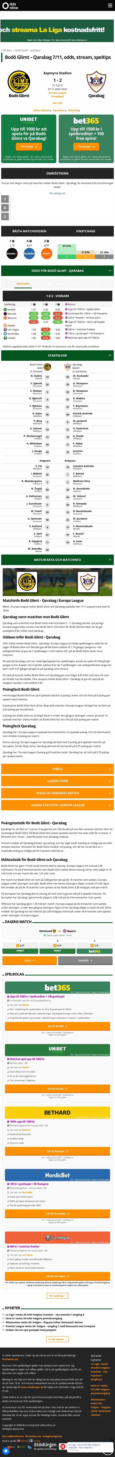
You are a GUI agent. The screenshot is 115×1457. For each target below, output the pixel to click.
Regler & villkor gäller (101, 992)
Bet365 (25, 1004)
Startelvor (59, 110)
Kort (86, 283)
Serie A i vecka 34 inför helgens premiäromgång (34, 1318)
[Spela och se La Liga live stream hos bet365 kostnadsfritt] (57, 31)
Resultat (61, 283)
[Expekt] (46, 253)
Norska (24, 1441)
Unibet (11, 338)
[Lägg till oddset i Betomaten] (17, 945)
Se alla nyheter (56, 1339)
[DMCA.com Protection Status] (11, 1447)
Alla (96, 283)
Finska (36, 1441)
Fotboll (7, 50)
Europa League (57, 94)
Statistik (73, 110)
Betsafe (12, 313)
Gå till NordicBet (56, 1213)
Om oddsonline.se (13, 1436)
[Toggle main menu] (110, 5)
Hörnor (75, 283)
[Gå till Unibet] (57, 1050)
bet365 (11, 309)
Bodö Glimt (19, 95)
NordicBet (13, 333)
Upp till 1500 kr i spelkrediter (84, 309)
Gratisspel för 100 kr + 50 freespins (87, 313)
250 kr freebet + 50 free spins (84, 317)
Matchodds (23, 283)
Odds (28, 960)
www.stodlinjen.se (32, 1387)
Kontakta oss (10, 1359)
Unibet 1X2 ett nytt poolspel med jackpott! (31, 1330)
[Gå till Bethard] (57, 1113)
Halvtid (38, 283)
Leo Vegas (13, 329)
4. (29, 246)
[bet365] (94, 951)
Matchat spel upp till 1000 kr (84, 337)
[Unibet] (20, 951)
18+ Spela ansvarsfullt (80, 992)
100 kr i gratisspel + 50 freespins (86, 333)
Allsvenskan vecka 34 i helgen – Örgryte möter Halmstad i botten (44, 1322)
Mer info (58, 103)
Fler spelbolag (56, 1295)
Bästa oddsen (41, 110)
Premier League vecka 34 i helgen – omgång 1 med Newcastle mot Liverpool (50, 1326)
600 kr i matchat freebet (81, 329)
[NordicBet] (29, 253)
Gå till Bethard (55, 1151)
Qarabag (96, 95)
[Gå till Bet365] (57, 988)
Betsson (12, 318)
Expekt (11, 325)
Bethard (26, 1129)
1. (12, 246)
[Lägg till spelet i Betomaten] (13, 241)
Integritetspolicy (52, 1436)
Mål (49, 283)
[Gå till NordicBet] (57, 1175)
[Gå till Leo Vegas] (57, 1238)
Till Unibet (27, 146)
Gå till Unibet (56, 1088)
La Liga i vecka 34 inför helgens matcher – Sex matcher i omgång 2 (45, 1314)
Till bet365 (84, 146)
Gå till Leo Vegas (55, 1276)
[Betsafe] (12, 253)
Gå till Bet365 (56, 1026)
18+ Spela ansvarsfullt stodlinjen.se (57, 1032)
